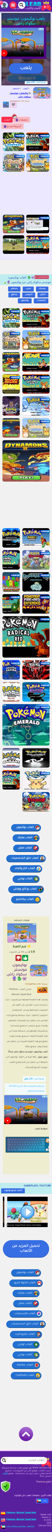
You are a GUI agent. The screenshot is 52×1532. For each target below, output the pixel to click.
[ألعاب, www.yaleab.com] (31, 6)
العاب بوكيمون (25, 827)
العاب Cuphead (25, 1375)
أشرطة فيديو (13, 126)
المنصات (41, 300)
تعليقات (22, 120)
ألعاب (7, 120)
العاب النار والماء (25, 868)
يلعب (26, 68)
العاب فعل (25, 848)
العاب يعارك (25, 837)
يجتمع (14, 294)
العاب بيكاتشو (25, 899)
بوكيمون (25, 300)
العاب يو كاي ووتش (25, 889)
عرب (45, 1501)
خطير (42, 294)
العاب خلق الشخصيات (25, 858)
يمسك (42, 289)
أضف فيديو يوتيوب (13, 1190)
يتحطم (14, 289)
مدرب (28, 289)
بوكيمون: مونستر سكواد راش (20, 1526)
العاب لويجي (25, 1344)
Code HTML (44, 989)
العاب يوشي (25, 878)
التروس (28, 294)
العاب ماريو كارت (25, 1334)
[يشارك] (6, 105)
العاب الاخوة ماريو (25, 1282)
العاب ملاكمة (25, 1365)
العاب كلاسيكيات (25, 1313)
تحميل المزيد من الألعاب (26, 1248)
